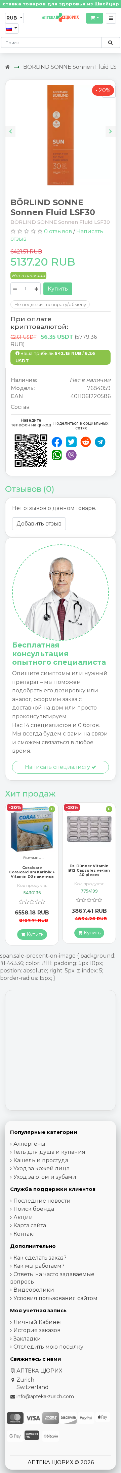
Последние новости (42, 1201)
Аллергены (29, 1144)
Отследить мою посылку (48, 1347)
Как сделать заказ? (40, 1258)
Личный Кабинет (37, 1322)
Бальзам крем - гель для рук (90, 866)
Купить (58, 288)
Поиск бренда (33, 1209)
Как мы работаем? (39, 1266)
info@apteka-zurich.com (45, 1396)
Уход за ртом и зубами (44, 1177)
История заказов (37, 1330)
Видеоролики (33, 1290)
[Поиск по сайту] (110, 42)
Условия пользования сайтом (55, 1298)
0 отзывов (58, 231)
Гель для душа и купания (49, 1152)
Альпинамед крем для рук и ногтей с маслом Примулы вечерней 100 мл (89, 880)
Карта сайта (29, 1225)
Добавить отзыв (39, 523)
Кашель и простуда (40, 1160)
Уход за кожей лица (41, 1168)
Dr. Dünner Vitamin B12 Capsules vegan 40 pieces (32, 870)
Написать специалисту (58, 767)
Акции (23, 1217)
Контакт (24, 1234)
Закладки (27, 1338)
